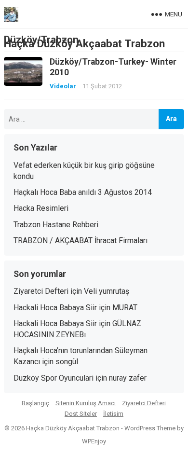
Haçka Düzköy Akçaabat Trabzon (84, 43)
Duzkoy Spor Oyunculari (53, 378)
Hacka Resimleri (40, 208)
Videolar (63, 86)
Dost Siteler (81, 413)
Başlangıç (35, 403)
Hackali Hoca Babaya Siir (55, 307)
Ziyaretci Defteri (40, 291)
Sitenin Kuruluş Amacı (85, 403)
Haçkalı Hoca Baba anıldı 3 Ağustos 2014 (82, 192)
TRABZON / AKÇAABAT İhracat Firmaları (80, 240)
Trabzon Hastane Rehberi (55, 224)
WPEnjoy (94, 441)
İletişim (113, 413)
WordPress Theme (149, 428)
